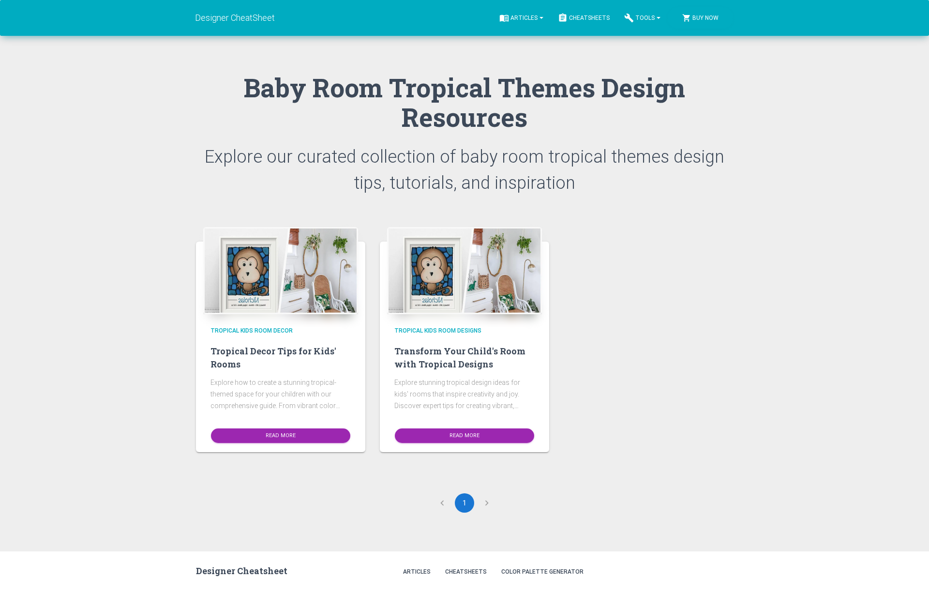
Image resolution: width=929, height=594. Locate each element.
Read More (281, 435)
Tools (645, 18)
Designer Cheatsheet (241, 571)
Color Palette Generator (542, 571)
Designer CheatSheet (235, 18)
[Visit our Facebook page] (702, 571)
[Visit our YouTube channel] (723, 571)
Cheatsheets (589, 18)
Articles (524, 18)
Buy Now (705, 18)
